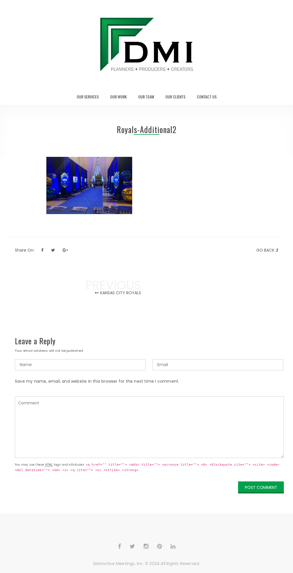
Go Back (265, 250)
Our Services (88, 97)
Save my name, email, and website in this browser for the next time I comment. (97, 381)
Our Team (146, 97)
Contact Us (207, 97)
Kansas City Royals (120, 293)
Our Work (118, 97)
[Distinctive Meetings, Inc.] (146, 44)
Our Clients (175, 97)
